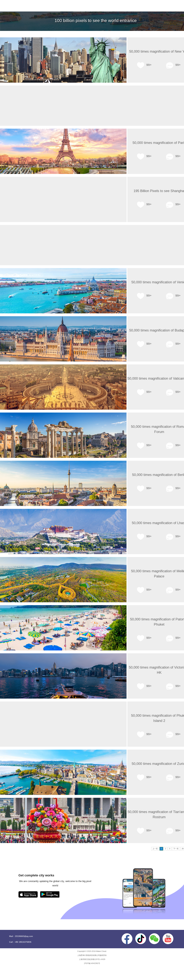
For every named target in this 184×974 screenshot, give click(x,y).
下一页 (176, 849)
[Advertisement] (95, 106)
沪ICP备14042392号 (92, 963)
